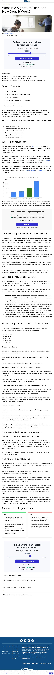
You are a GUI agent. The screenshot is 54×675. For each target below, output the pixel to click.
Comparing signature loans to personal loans (17, 94)
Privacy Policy (15, 651)
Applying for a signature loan (12, 103)
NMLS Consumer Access (45, 663)
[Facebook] (21, 640)
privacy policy (6, 673)
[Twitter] (29, 640)
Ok (51, 673)
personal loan (35, 146)
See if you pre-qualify (27, 58)
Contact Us (5, 651)
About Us (4, 649)
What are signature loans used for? (14, 97)
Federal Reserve (30, 170)
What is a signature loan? (11, 91)
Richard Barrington (8, 33)
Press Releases (6, 653)
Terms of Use (15, 649)
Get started (27, 224)
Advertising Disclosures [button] (39, 654)
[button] (4, 1)
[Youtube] (25, 640)
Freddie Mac (41, 170)
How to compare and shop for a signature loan (17, 100)
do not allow (46, 160)
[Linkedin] (32, 640)
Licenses (14, 658)
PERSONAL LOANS (7, 4)
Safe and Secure (16, 656)
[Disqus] (27, 618)
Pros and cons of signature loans (13, 106)
